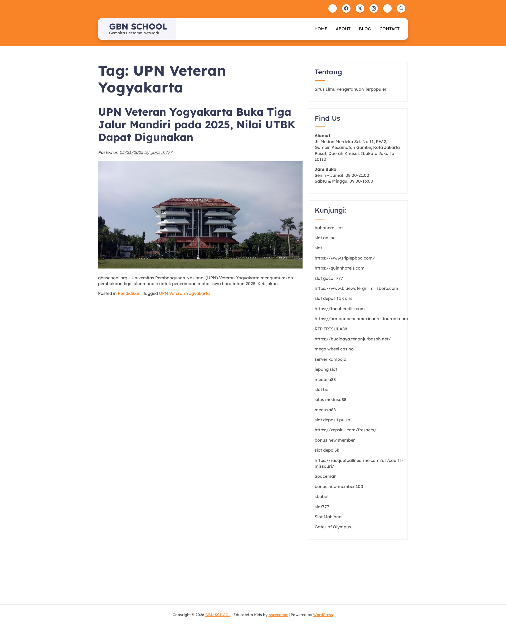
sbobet (322, 496)
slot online (325, 237)
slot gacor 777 (329, 278)
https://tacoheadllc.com (340, 308)
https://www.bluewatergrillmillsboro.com (356, 288)
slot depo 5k (327, 450)
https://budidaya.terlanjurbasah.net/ (353, 338)
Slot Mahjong (328, 516)
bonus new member (335, 440)
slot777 (322, 506)
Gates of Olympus (333, 526)
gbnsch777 (161, 152)
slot (318, 247)
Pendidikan (129, 293)
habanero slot (329, 227)
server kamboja (330, 359)
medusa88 (325, 379)
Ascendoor (278, 614)
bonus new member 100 (339, 486)
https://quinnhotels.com (339, 268)
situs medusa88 (330, 399)
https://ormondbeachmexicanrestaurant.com (361, 318)
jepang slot (326, 369)
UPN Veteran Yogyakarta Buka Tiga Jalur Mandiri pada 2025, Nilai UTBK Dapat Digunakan (196, 124)
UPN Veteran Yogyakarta (184, 293)
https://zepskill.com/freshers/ (346, 429)
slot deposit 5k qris (333, 298)
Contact (390, 28)
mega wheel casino (334, 348)
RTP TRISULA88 (331, 328)
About (343, 28)
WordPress (323, 614)
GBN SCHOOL (138, 26)
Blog (365, 28)
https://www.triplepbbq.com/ (345, 258)
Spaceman (326, 476)
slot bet (322, 389)
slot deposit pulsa (332, 419)
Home (320, 28)
